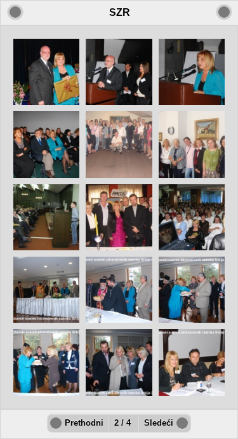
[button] (224, 12)
